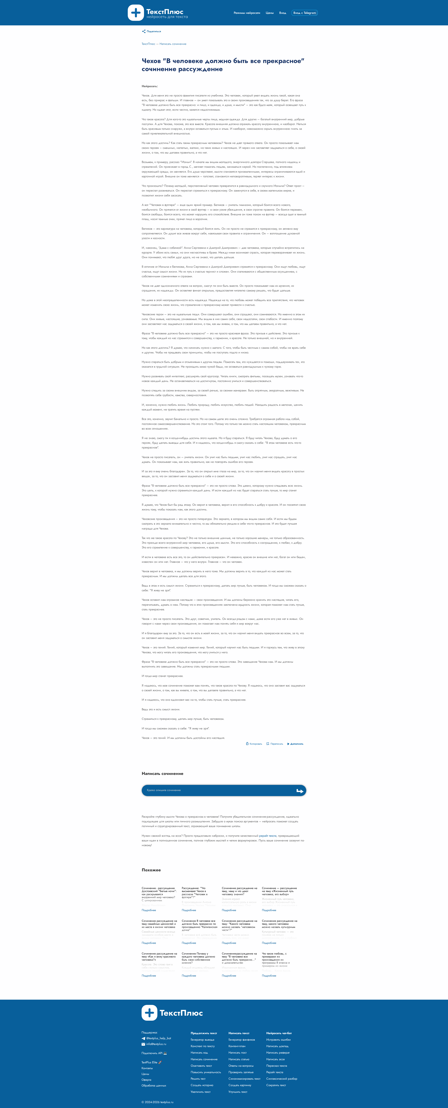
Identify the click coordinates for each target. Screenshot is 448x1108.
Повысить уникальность (206, 1072)
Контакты (147, 1068)
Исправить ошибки (278, 1039)
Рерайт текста (274, 1072)
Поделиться (154, 31)
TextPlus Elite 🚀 (152, 1062)
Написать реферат (278, 1052)
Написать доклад (277, 1046)
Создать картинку (240, 1085)
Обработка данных (154, 1085)
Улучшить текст (238, 1092)
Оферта (146, 1080)
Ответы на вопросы (241, 1066)
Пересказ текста (276, 1066)
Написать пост (238, 1052)
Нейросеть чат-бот (279, 1033)
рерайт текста (267, 836)
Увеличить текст (201, 1092)
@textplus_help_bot (158, 1038)
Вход (282, 13)
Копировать (256, 743)
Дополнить (296, 743)
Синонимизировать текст (244, 1078)
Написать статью (239, 1059)
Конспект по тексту (203, 1046)
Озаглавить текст (201, 1066)
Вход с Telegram (304, 13)
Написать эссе (275, 1059)
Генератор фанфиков (242, 1039)
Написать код (199, 1052)
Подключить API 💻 (154, 1053)
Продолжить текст (204, 1033)
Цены (270, 13)
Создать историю (202, 1085)
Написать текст (239, 1033)
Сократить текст (276, 1085)
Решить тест (198, 1078)
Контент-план (237, 1046)
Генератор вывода (202, 1039)
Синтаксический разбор (281, 1078)
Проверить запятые (241, 1072)
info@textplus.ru (156, 1044)
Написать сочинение (173, 44)
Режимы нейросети (247, 13)
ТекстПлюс (148, 44)
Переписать (277, 743)
